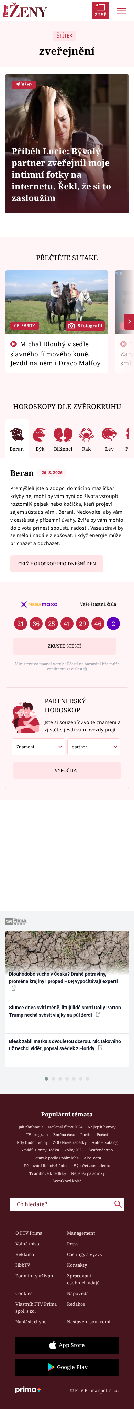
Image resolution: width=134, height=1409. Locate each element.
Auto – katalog (105, 1142)
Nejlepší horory (101, 1126)
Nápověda (78, 1293)
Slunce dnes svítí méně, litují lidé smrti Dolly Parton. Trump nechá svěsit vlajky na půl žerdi (65, 1011)
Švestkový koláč (67, 1180)
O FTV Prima (28, 1233)
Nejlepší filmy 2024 (65, 1126)
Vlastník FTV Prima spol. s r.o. (36, 1307)
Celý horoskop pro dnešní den (57, 564)
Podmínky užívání (35, 1276)
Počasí (102, 1134)
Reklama (24, 1254)
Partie (85, 1134)
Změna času (64, 1134)
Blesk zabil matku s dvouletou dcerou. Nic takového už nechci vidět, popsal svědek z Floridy (65, 1045)
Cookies (23, 1293)
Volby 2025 (73, 1149)
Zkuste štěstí (64, 646)
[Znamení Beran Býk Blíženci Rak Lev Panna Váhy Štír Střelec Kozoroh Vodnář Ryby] (38, 746)
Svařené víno (101, 1149)
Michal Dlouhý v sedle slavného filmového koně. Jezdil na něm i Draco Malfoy (55, 353)
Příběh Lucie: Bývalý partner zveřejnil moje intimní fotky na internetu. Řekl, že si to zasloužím (61, 174)
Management (81, 1233)
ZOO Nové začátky (70, 1142)
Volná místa (28, 1244)
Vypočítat (67, 770)
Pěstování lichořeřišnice (46, 1165)
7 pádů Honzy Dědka (40, 1149)
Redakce (76, 1304)
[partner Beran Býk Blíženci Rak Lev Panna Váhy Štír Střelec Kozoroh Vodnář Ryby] (93, 746)
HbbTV (22, 1265)
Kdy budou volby (32, 1142)
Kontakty (77, 1265)
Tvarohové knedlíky (47, 1173)
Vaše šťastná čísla (98, 604)
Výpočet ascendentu (92, 1165)
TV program (37, 1134)
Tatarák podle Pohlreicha (56, 1157)
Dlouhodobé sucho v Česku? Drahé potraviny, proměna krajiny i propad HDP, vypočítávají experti (63, 977)
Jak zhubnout (31, 1126)
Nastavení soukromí (88, 1321)
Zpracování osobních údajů (83, 1279)
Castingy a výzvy (84, 1254)
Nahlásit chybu (31, 1321)
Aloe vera (92, 1157)
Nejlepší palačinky (88, 1173)
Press (72, 1244)
